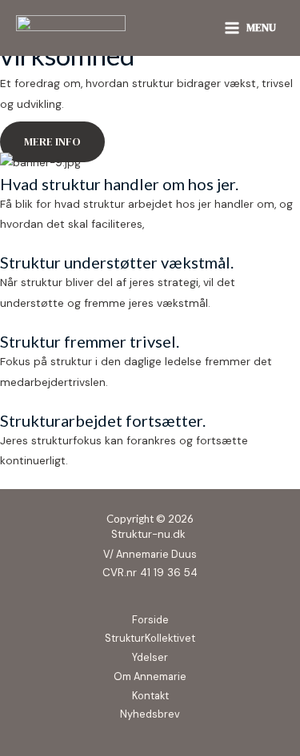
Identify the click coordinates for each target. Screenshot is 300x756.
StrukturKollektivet (150, 638)
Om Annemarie (150, 676)
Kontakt (150, 695)
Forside (150, 620)
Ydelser (150, 657)
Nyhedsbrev (150, 714)
